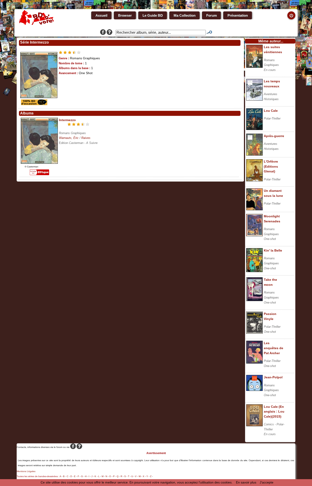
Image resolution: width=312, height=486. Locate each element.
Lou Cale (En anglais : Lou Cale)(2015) (274, 411)
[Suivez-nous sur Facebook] (103, 32)
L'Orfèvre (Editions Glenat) (271, 166)
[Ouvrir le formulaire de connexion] (291, 15)
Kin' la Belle (273, 250)
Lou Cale (271, 110)
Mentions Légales (26, 471)
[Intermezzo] (39, 162)
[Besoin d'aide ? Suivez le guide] (109, 32)
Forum (211, 15)
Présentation (237, 15)
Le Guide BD (153, 15)
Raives (85, 138)
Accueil (101, 15)
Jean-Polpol (273, 377)
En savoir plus (246, 482)
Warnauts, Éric (69, 138)
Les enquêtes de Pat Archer (273, 348)
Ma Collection (185, 15)
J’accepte (266, 482)
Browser (125, 15)
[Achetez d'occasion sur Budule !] (33, 104)
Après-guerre (274, 136)
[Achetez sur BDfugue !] (39, 174)
